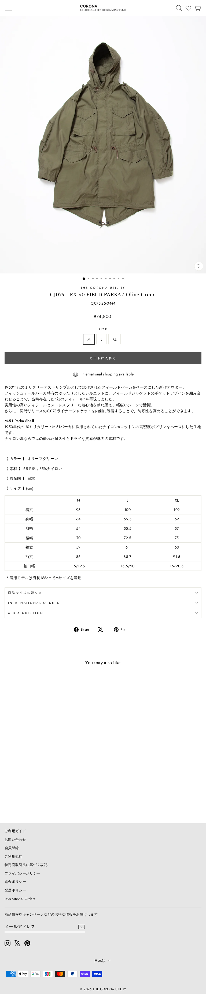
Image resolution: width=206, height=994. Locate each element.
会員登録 (12, 847)
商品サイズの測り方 (25, 592)
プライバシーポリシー (22, 873)
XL (115, 339)
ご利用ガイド (15, 831)
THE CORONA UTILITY (103, 288)
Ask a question (25, 613)
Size (103, 329)
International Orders (20, 898)
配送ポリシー (15, 890)
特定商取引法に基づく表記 (26, 864)
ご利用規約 (14, 856)
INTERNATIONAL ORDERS (34, 603)
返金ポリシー (15, 881)
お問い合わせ (15, 839)
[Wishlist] (188, 8)
